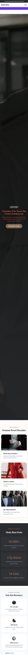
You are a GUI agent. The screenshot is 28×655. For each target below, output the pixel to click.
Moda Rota (5, 5)
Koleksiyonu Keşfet (14, 226)
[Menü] (25, 5)
